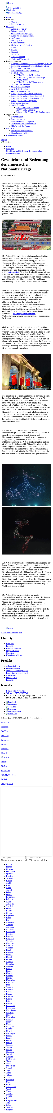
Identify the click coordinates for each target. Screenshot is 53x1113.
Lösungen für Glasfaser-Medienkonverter (33, 112)
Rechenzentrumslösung (20, 68)
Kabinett (14, 52)
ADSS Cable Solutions (20, 84)
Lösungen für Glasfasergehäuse (24, 100)
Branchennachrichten (20, 133)
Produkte (10, 26)
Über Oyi (15, 22)
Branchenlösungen (13, 648)
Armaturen (15, 54)
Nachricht (10, 128)
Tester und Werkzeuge (20, 59)
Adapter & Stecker (18, 29)
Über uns (10, 644)
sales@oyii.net (14, 10)
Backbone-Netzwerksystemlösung (25, 70)
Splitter (14, 50)
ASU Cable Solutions (20, 89)
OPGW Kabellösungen (20, 87)
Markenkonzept (17, 24)
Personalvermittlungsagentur (22, 121)
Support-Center (12, 650)
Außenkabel (16, 38)
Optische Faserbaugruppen (22, 33)
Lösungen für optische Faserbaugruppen (27, 98)
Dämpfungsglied (18, 31)
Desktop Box (16, 40)
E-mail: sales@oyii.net (15, 691)
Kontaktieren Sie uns (14, 135)
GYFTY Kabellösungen (21, 91)
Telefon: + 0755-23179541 (17, 693)
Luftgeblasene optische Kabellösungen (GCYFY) (31, 63)
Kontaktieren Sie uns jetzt (11, 633)
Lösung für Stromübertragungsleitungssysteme (30, 66)
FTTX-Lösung (17, 73)
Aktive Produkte (18, 57)
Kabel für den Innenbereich (22, 36)
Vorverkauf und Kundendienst (23, 124)
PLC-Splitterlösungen (20, 103)
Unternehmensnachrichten (22, 131)
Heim (8, 17)
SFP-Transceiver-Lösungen (27, 107)
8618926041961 (15, 13)
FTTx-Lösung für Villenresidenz (29, 82)
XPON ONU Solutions (26, 110)
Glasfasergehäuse (18, 43)
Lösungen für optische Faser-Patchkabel (27, 96)
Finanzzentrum (17, 117)
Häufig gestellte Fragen (20, 126)
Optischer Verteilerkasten (21, 45)
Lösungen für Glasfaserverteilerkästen (26, 94)
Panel (13, 47)
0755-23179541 (14, 8)
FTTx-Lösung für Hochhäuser (28, 75)
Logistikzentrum (18, 119)
